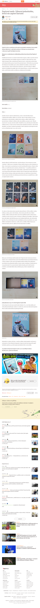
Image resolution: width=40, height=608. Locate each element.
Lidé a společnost (6, 490)
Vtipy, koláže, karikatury (7, 505)
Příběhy (3, 467)
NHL (27, 578)
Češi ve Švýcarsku (17, 585)
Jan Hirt (16, 574)
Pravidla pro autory (12, 601)
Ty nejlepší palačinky (6, 581)
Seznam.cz (36, 1)
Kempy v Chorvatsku (18, 581)
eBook (4, 19)
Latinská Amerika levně (18, 586)
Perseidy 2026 (21, 590)
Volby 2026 (4, 571)
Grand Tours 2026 (17, 578)
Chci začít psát (7, 406)
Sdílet (8, 19)
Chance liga (28, 571)
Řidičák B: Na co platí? (30, 585)
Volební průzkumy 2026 (6, 573)
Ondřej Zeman (8, 16)
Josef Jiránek (4, 503)
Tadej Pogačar (17, 575)
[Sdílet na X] (37, 392)
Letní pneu (29, 596)
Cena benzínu (25, 590)
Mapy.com (10, 590)
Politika (3, 497)
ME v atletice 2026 (29, 575)
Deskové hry (16, 396)
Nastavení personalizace (26, 601)
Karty (20, 396)
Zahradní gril (18, 594)
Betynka (3, 466)
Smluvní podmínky (17, 600)
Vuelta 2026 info (17, 571)
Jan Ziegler (3, 481)
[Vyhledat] (22, 1)
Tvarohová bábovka (5, 585)
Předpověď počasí (15, 590)
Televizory (14, 597)
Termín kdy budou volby (6, 575)
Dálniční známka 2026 (30, 582)
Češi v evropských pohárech (32, 590)
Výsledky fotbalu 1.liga (30, 573)
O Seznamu (12, 600)
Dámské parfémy (24, 596)
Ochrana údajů (31, 600)
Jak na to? (15, 406)
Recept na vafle (5, 586)
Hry (12, 396)
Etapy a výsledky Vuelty (18, 573)
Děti (22, 396)
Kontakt (26, 600)
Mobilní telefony (14, 596)
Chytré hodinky (19, 597)
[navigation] (1, 1)
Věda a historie (5, 475)
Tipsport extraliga (29, 574)
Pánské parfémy (24, 597)
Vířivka (22, 594)
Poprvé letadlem (17, 582)
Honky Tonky (4, 488)
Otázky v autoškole (29, 586)
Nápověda (23, 600)
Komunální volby (5, 578)
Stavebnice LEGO (19, 596)
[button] (20, 34)
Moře (24, 396)
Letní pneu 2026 (29, 581)
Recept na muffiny (5, 582)
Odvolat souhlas (19, 601)
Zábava (10, 396)
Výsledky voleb (5, 574)
